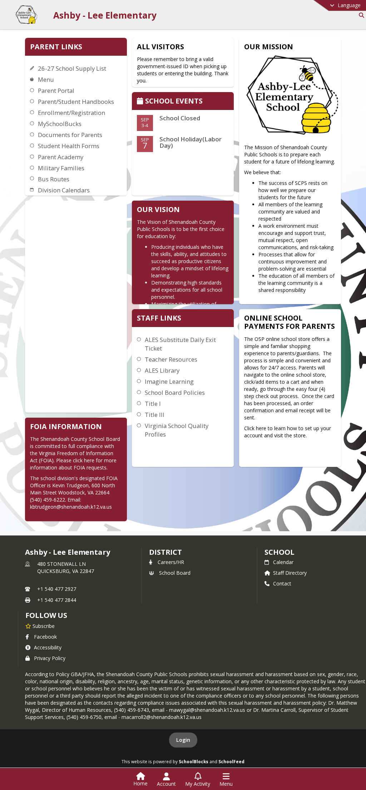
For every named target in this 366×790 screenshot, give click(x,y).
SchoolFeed (231, 761)
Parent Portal (56, 90)
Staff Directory (290, 572)
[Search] (360, 15)
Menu (46, 79)
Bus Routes (53, 179)
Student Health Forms (68, 146)
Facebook (45, 636)
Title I (153, 403)
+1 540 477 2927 (56, 588)
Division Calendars (64, 190)
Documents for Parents (70, 135)
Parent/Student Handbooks (76, 101)
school (279, 552)
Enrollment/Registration (71, 113)
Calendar (283, 562)
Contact (282, 583)
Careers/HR (171, 562)
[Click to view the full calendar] (141, 101)
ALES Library (162, 370)
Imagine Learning (169, 381)
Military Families (61, 168)
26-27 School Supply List (72, 68)
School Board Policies (175, 392)
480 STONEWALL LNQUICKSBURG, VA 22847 (65, 567)
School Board (175, 572)
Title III (154, 415)
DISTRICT (165, 552)
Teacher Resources (171, 359)
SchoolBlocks (193, 761)
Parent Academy (60, 157)
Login (183, 739)
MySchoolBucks (59, 124)
